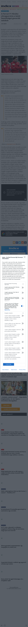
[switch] (22, 287)
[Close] (25, 257)
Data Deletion (5, 369)
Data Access (14, 369)
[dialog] (14, 313)
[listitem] (14, 284)
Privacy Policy (22, 369)
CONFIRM (8, 364)
